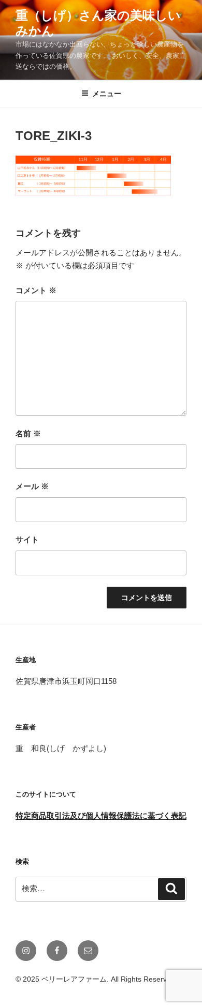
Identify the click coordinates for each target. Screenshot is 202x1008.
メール (32, 486)
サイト (27, 539)
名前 (28, 433)
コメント (36, 290)
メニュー (106, 93)
